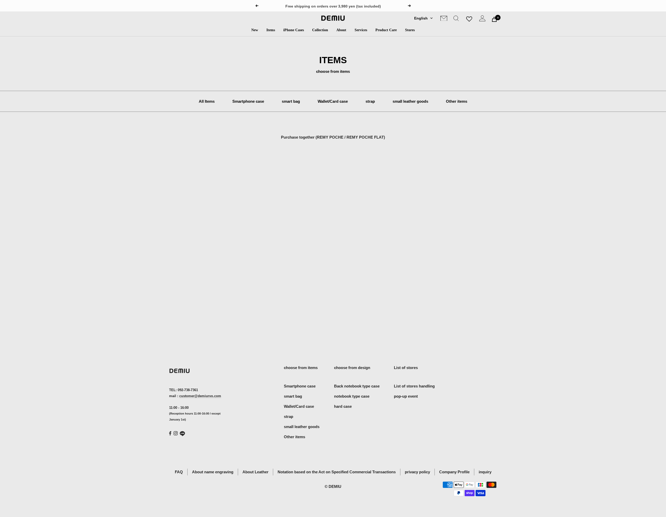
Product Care (386, 30)
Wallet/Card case (333, 101)
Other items (456, 101)
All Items (207, 101)
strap (370, 101)
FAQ (179, 472)
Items (270, 30)
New (254, 30)
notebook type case (351, 396)
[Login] (482, 19)
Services (361, 30)
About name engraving (212, 472)
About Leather (255, 472)
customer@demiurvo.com (200, 396)
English (421, 18)
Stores (410, 30)
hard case (343, 406)
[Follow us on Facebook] (170, 433)
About (341, 30)
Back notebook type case (357, 386)
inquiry (485, 472)
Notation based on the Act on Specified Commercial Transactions (337, 472)
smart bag (291, 101)
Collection (320, 30)
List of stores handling (414, 386)
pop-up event (406, 396)
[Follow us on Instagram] (176, 433)
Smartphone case (248, 101)
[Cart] (494, 19)
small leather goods (410, 101)
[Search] (456, 19)
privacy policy (417, 472)
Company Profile (454, 472)
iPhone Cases (293, 30)
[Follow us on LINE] (182, 433)
